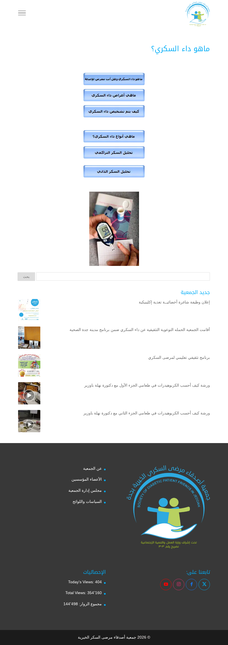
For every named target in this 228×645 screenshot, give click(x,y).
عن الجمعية (92, 468)
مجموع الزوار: (90, 604)
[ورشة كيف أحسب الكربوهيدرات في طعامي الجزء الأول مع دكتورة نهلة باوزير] (29, 394)
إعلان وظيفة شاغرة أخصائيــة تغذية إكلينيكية (174, 302)
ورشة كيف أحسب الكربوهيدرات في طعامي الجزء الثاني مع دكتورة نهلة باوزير (146, 413)
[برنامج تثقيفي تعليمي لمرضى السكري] (29, 366)
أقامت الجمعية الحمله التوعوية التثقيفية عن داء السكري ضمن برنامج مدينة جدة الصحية (140, 329)
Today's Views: (81, 582)
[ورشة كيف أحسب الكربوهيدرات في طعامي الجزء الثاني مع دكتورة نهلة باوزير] (29, 422)
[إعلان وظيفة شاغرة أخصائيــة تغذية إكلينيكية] (29, 311)
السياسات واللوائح (87, 501)
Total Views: (76, 592)
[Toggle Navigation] (22, 14)
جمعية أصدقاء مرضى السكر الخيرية (107, 637)
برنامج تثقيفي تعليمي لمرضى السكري (179, 357)
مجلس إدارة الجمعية (85, 490)
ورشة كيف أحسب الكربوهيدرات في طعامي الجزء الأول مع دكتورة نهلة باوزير (147, 385)
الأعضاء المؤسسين (86, 479)
